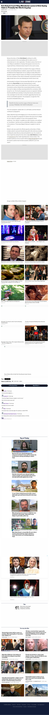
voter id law (7, 379)
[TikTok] (15, 381)
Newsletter (24, 704)
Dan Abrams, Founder (32, 706)
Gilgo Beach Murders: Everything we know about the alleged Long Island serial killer (11, 656)
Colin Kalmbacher (6, 682)
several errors (12, 136)
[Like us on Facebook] (13, 381)
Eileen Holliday (5, 659)
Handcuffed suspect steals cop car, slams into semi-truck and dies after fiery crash (35, 678)
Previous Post (13, 385)
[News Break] (21, 381)
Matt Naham (28, 637)
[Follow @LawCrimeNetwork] (18, 381)
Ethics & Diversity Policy (17, 706)
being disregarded (33, 138)
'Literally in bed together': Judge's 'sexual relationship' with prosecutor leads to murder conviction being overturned (12, 679)
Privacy (28, 704)
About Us (14, 704)
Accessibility (34, 704)
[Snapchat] (20, 381)
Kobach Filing (9, 161)
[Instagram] (16, 381)
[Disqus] (24, 404)
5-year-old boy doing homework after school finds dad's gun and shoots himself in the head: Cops (24, 495)
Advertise (19, 704)
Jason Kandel (4, 637)
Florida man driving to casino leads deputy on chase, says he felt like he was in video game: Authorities (36, 656)
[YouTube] (12, 381)
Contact (25, 706)
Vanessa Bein (28, 659)
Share (4, 13)
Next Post (35, 385)
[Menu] (1, 2)
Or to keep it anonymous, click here (25, 608)
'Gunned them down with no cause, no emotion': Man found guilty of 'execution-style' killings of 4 (12, 634)
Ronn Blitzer (4, 9)
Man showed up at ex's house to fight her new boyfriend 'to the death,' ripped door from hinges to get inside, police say (24, 514)
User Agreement (41, 704)
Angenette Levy (37, 681)
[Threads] (17, 381)
